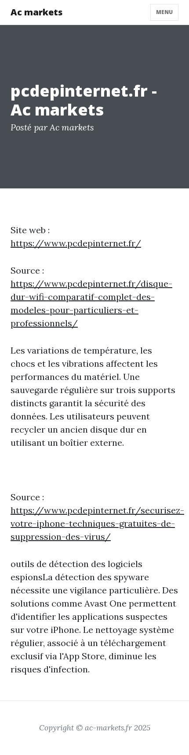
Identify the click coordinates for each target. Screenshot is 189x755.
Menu (164, 12)
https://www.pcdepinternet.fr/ (76, 243)
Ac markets (36, 12)
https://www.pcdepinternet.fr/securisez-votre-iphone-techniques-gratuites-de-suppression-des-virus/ (97, 523)
